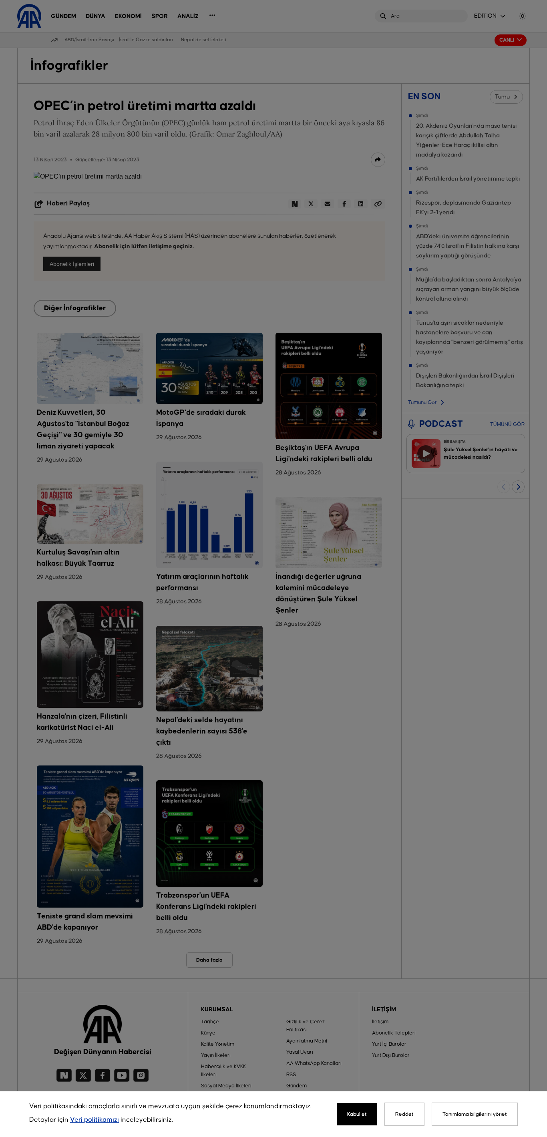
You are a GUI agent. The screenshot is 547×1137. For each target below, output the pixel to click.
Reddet (404, 1114)
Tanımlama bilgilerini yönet (474, 1114)
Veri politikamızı (94, 1120)
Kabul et (357, 1114)
